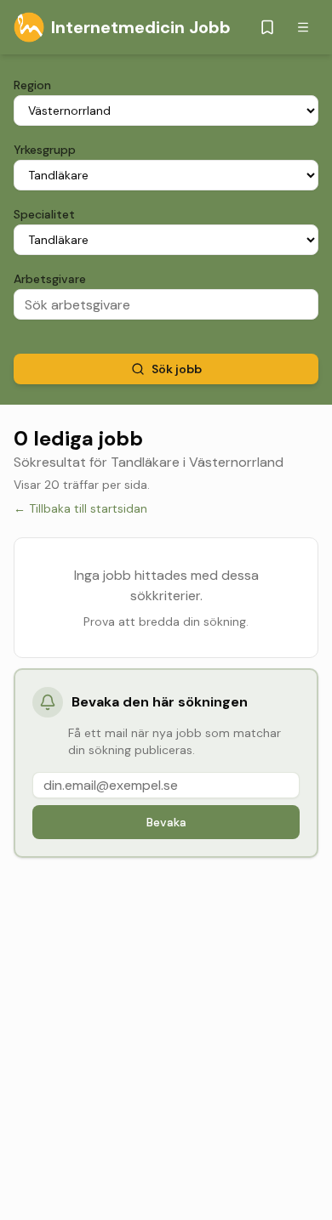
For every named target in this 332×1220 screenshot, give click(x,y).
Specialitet (44, 214)
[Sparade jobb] (267, 27)
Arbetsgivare (50, 279)
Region (32, 85)
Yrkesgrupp (45, 149)
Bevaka (166, 822)
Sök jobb (177, 369)
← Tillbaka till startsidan (80, 508)
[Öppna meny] (303, 27)
